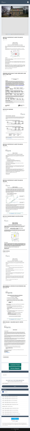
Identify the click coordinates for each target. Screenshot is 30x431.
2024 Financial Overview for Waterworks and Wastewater (14, 286)
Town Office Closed (9, 406)
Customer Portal (15, 365)
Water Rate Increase (8, 109)
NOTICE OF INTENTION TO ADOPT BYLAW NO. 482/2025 (13, 145)
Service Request (15, 368)
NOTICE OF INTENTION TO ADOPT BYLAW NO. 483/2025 (13, 181)
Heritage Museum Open (14, 396)
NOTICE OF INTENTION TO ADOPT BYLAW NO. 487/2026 (13, 38)
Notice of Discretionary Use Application (13, 216)
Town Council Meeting (14, 400)
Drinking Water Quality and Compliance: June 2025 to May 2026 (14, 74)
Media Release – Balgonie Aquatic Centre (13, 322)
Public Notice (6, 251)
